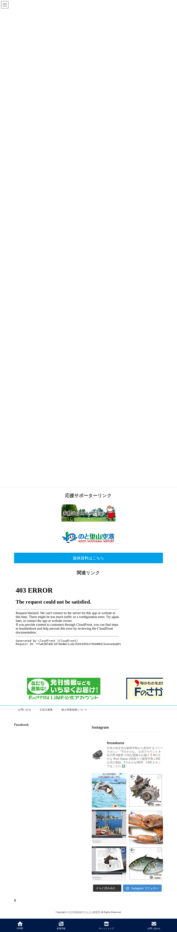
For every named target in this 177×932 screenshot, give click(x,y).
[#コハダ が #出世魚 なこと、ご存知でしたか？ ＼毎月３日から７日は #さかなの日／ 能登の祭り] (145, 863)
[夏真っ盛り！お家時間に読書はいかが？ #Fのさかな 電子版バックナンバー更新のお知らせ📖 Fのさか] (109, 827)
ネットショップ (106, 928)
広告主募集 (46, 709)
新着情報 (61, 928)
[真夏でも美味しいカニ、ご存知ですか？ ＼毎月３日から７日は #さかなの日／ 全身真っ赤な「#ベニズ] (145, 827)
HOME (20, 928)
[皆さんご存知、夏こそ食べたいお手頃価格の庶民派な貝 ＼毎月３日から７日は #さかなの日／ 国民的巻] (145, 790)
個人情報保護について (74, 709)
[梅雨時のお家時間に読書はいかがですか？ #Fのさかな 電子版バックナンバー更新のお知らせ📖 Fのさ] (109, 863)
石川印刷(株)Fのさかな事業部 (84, 912)
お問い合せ (24, 709)
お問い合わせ (153, 928)
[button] (88, 558)
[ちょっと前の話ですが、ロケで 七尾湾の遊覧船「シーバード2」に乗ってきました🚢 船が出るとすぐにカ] (109, 790)
